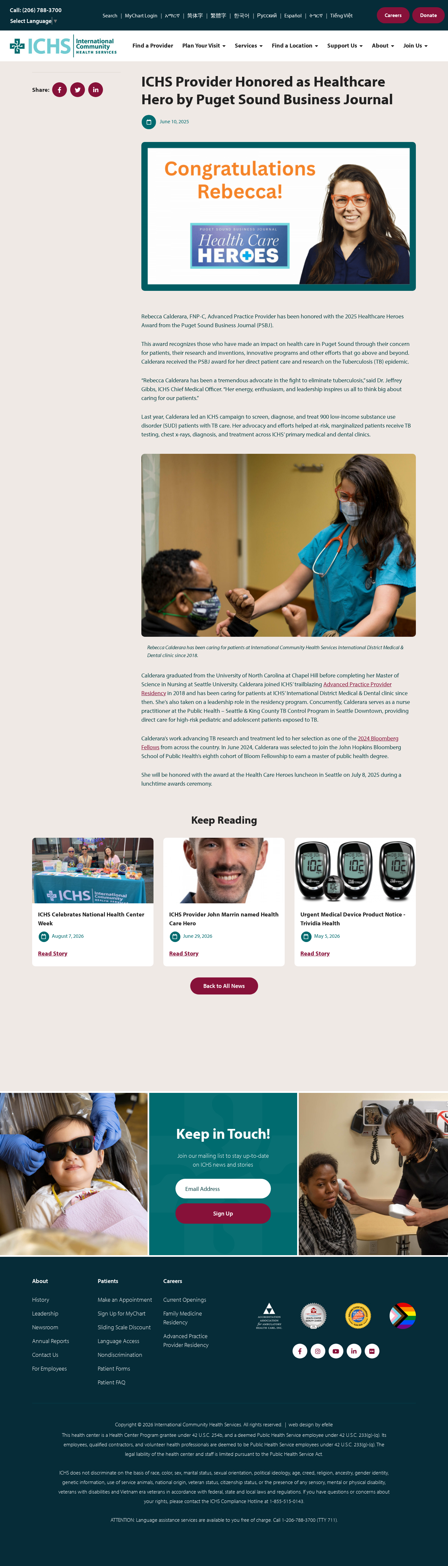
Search (110, 15)
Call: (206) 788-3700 (36, 10)
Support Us (342, 45)
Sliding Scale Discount (124, 1327)
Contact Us (45, 1354)
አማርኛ (172, 15)
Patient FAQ (111, 1382)
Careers (393, 15)
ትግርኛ (316, 15)
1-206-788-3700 (299, 1519)
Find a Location (292, 45)
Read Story (52, 953)
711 (332, 1519)
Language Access (118, 1341)
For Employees (49, 1368)
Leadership (45, 1313)
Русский (267, 15)
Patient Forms (114, 1368)
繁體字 (218, 15)
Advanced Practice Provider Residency (186, 1340)
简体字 (195, 15)
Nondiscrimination (120, 1354)
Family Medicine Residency (182, 1318)
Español (293, 15)
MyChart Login (141, 15)
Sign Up (223, 1213)
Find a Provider (152, 45)
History (40, 1299)
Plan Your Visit (201, 45)
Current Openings (184, 1299)
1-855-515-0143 (286, 1501)
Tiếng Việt (341, 15)
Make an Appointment (125, 1299)
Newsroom (45, 1327)
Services (246, 45)
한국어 (242, 15)
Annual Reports (50, 1341)
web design (301, 1424)
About (380, 45)
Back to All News (224, 986)
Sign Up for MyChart (122, 1313)
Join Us (412, 45)
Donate (428, 15)
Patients (108, 1281)
